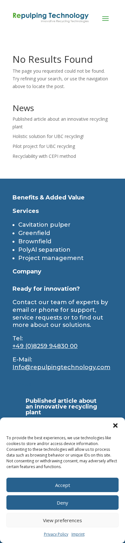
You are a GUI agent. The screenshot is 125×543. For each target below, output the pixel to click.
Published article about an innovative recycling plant (61, 406)
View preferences (62, 520)
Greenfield (34, 233)
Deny (62, 502)
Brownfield (34, 241)
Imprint (78, 534)
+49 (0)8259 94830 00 (45, 346)
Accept (62, 485)
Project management (51, 258)
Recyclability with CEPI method (44, 156)
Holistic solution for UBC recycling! (48, 136)
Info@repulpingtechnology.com (61, 367)
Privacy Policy (56, 534)
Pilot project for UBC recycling (44, 146)
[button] (115, 425)
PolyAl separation (44, 249)
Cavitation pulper (44, 224)
